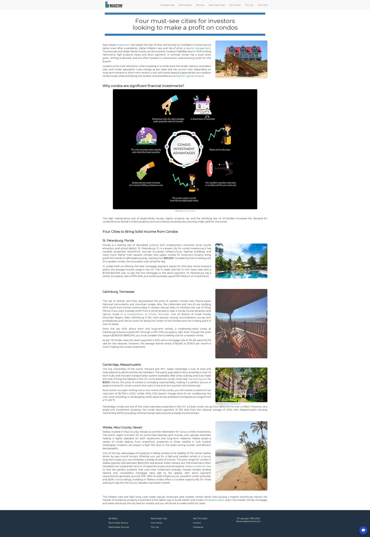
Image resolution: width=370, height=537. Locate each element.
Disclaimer (198, 527)
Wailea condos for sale (198, 466)
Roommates (185, 5)
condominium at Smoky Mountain (148, 314)
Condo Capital (189, 211)
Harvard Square (197, 379)
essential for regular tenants (187, 76)
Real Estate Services (118, 527)
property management (197, 48)
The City (249, 5)
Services (200, 5)
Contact (197, 523)
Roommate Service (118, 523)
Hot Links (262, 5)
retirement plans (214, 500)
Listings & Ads (167, 5)
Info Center (235, 5)
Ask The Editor (200, 518)
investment (123, 45)
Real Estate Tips (217, 5)
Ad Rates (113, 518)
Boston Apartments (231, 404)
